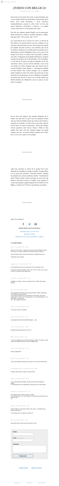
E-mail (18, 438)
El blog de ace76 (10, 2)
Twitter (29, 224)
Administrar (41, 482)
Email (35, 224)
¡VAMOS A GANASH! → (37, 468)
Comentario (16, 444)
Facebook (23, 224)
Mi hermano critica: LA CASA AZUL (29, 231)
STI (12, 337)
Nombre (15, 431)
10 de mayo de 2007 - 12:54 (27, 11)
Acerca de (17, 482)
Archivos (29, 482)
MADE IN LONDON (29, 234)
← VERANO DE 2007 (23, 468)
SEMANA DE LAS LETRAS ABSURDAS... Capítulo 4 (29, 236)
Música (37, 11)
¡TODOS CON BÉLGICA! (29, 8)
